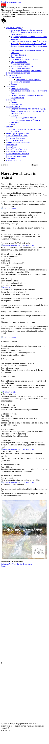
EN (3, 5)
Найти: (4, 165)
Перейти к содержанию (11, 2)
